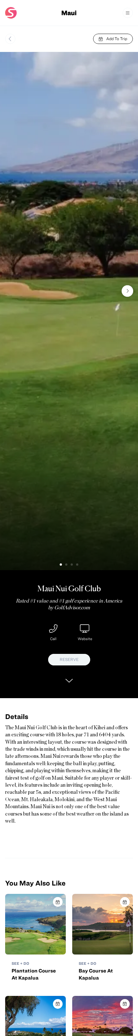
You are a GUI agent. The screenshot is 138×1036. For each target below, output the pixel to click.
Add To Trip (116, 38)
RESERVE (69, 659)
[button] (61, 564)
